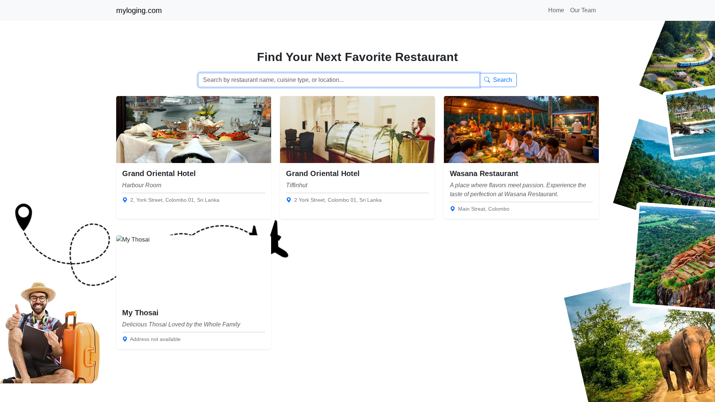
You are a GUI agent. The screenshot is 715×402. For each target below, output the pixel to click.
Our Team (583, 10)
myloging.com (139, 10)
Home (556, 10)
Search (502, 80)
